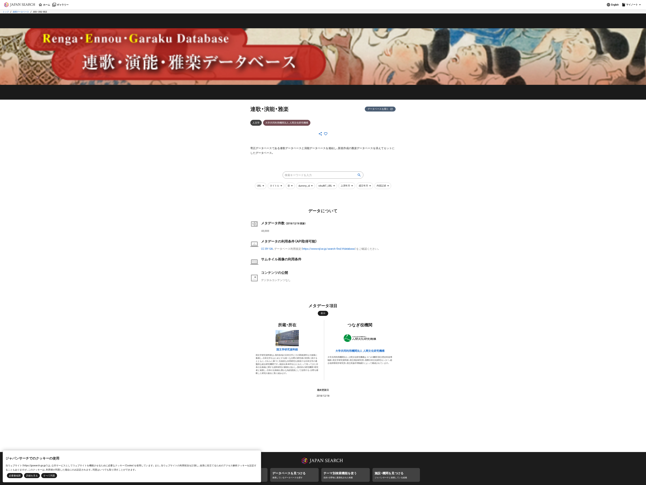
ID (289, 185)
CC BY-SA (267, 248)
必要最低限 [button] (15, 475)
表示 (323, 313)
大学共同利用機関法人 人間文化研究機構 (360, 350)
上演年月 (345, 185)
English (615, 4)
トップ (6, 12)
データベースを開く (378, 109)
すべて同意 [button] (49, 475)
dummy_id (304, 185)
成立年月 (363, 185)
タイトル (274, 185)
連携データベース (21, 12)
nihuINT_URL (325, 185)
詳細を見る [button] (32, 475)
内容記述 (381, 185)
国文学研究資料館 (287, 349)
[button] (631, 4)
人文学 (256, 122)
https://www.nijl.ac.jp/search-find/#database (328, 248)
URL (259, 185)
